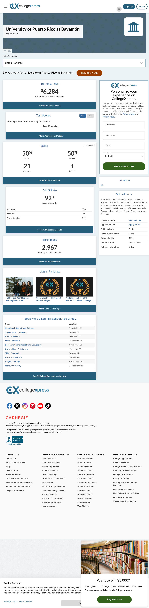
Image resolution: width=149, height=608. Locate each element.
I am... (108, 152)
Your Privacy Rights (52, 426)
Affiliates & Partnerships (17, 478)
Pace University (12, 336)
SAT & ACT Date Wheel (52, 498)
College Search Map (51, 462)
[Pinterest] (32, 408)
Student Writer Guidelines (18, 486)
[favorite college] (5, 51)
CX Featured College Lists (54, 478)
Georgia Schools (85, 494)
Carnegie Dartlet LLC (28, 423)
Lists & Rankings (49, 474)
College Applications (122, 458)
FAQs (8, 466)
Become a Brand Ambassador (19, 482)
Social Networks (13, 474)
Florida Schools (84, 490)
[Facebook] (9, 408)
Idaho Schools (83, 502)
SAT (82, 115)
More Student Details (49, 180)
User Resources (49, 506)
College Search (49, 458)
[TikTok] (48, 408)
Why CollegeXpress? (15, 462)
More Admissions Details (51, 136)
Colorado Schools (85, 478)
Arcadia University (13, 357)
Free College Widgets (52, 502)
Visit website (135, 220)
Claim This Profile (89, 73)
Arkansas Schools (85, 470)
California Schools (85, 474)
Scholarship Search (50, 466)
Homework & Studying (123, 489)
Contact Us (11, 458)
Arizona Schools (84, 466)
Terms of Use (128, 114)
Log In (142, 6)
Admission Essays (121, 462)
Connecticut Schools (87, 482)
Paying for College (121, 478)
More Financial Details (50, 105)
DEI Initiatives (12, 470)
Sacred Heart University (16, 332)
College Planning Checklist (54, 490)
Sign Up (129, 6)
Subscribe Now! (124, 166)
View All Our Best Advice (124, 501)
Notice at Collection (36, 426)
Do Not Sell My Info (68, 426)
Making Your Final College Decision (125, 484)
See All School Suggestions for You (49, 376)
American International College (19, 328)
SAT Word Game (49, 494)
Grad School (47, 482)
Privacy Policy (109, 117)
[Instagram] (25, 408)
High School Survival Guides (126, 493)
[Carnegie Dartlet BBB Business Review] (14, 444)
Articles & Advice (50, 470)
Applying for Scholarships (125, 470)
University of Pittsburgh (16, 349)
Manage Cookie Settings (86, 426)
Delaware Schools (85, 486)
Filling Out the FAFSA (123, 474)
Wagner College (12, 361)
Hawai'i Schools (84, 498)
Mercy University (13, 366)
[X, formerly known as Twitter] (17, 408)
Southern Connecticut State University (23, 345)
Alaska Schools (84, 462)
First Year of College (122, 497)
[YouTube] (40, 408)
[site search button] (119, 9)
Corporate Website (15, 490)
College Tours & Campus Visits (127, 466)
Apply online (134, 225)
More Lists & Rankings (49, 308)
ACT (90, 115)
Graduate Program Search (53, 486)
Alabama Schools (85, 458)
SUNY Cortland (12, 353)
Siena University (12, 340)
